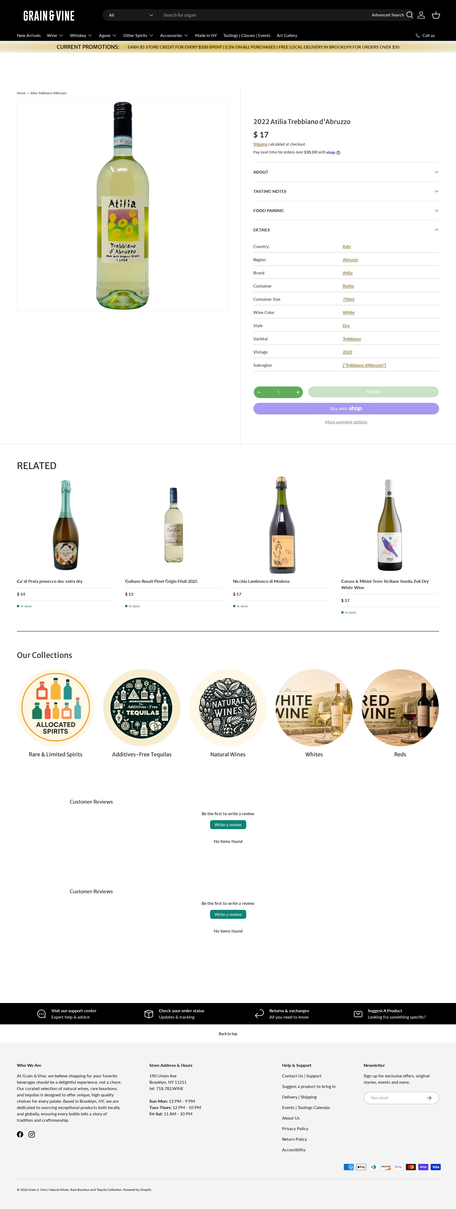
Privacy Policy (295, 1128)
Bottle (348, 285)
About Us (291, 1117)
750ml (348, 299)
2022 (347, 351)
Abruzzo (350, 259)
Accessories (171, 35)
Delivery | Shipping (299, 1096)
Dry (346, 325)
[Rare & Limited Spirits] (55, 707)
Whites (314, 754)
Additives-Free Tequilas (142, 754)
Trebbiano (352, 338)
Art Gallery (287, 35)
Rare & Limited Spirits (56, 754)
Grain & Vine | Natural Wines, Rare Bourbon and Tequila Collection (75, 1190)
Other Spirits (135, 35)
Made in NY (206, 35)
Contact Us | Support (301, 1075)
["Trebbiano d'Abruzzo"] (364, 364)
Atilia (348, 272)
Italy (347, 246)
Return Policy (294, 1138)
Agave (104, 35)
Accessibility (293, 1149)
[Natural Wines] (228, 707)
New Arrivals (29, 35)
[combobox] (258, 15)
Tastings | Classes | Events (246, 35)
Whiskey (78, 35)
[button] (436, 15)
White (348, 312)
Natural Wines (228, 754)
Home (21, 93)
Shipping (260, 144)
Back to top (228, 1033)
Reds (400, 754)
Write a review (228, 824)
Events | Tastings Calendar (306, 1107)
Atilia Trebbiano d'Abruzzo (48, 93)
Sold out (373, 391)
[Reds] (400, 707)
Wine (52, 35)
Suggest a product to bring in (309, 1086)
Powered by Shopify (137, 1190)
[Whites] (314, 707)
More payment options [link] (346, 421)
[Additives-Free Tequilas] (141, 707)
